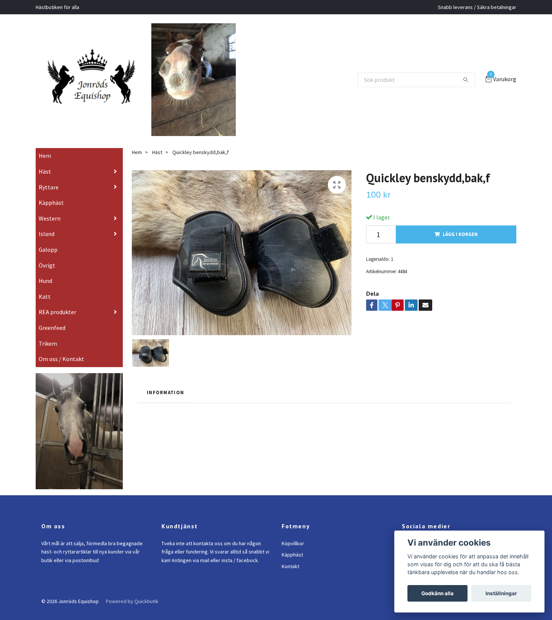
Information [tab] (165, 403)
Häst (45, 182)
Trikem (48, 354)
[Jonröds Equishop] (101, 79)
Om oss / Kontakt (61, 370)
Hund (45, 291)
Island (46, 244)
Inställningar (501, 593)
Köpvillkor (293, 553)
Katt (45, 307)
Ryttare (49, 197)
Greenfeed (52, 338)
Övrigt (47, 276)
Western (49, 229)
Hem (45, 166)
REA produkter (57, 323)
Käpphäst (51, 213)
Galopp (48, 260)
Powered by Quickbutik (132, 611)
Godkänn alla (437, 593)
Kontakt (290, 576)
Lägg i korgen (460, 245)
